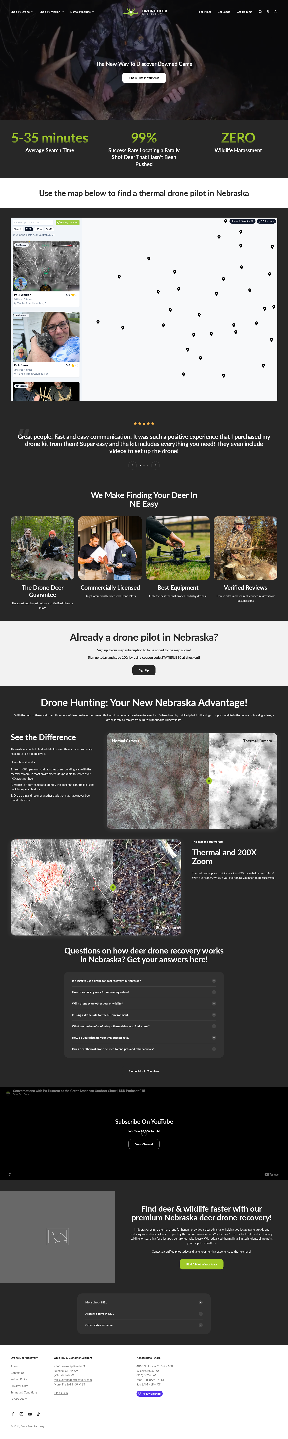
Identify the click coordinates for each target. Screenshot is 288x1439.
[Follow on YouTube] (30, 1414)
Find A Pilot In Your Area (144, 78)
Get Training (244, 12)
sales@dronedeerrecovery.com (73, 1379)
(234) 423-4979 (64, 1375)
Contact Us (17, 1372)
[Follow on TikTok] (38, 1414)
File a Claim (61, 1393)
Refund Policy (19, 1379)
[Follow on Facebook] (13, 1414)
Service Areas (19, 1399)
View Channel (144, 1144)
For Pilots (205, 12)
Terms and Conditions (24, 1392)
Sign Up (144, 670)
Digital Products (80, 12)
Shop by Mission (50, 12)
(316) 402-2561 (146, 1375)
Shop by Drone (20, 12)
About (14, 1366)
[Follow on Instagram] (21, 1414)
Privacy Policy (19, 1385)
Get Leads (224, 12)
